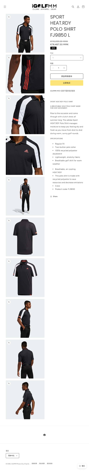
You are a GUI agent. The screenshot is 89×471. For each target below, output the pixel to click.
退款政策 (34, 463)
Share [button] (55, 196)
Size (51, 53)
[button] (4, 6)
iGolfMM (14, 464)
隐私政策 (42, 463)
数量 (51, 63)
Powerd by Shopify (23, 464)
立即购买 (66, 83)
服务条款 (49, 463)
